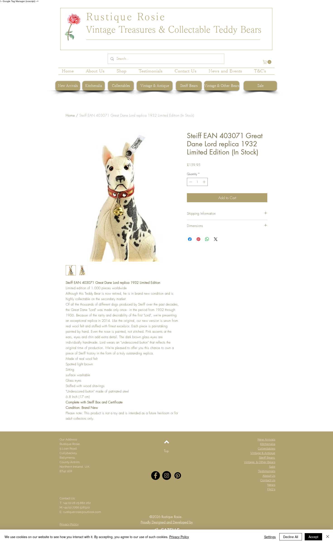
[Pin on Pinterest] (198, 239)
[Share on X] (215, 239)
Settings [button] (270, 536)
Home (70, 115)
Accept (313, 536)
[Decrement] (190, 182)
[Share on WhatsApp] (207, 239)
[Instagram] (166, 475)
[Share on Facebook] (190, 239)
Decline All (290, 536)
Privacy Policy (179, 536)
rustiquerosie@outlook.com (82, 512)
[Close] (327, 536)
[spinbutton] (197, 182)
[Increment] (204, 182)
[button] (267, 62)
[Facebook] (155, 475)
